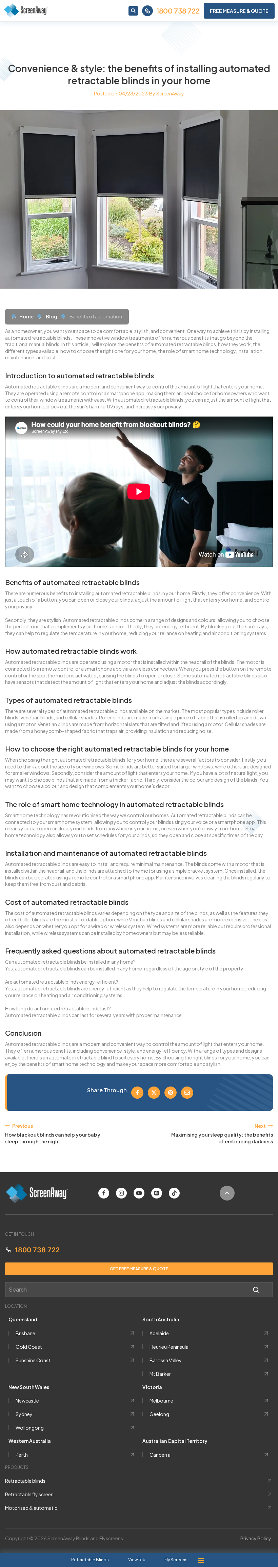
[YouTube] (139, 1193)
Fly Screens (175, 1559)
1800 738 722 (178, 10)
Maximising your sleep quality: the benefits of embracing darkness (222, 1133)
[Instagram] (121, 1193)
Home (26, 316)
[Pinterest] (156, 1193)
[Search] (256, 1289)
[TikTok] (174, 1193)
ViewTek (136, 1559)
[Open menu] (201, 1560)
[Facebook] (103, 1193)
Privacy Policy (255, 1538)
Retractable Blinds (90, 1559)
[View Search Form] (133, 11)
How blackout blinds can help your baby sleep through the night (52, 1133)
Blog (51, 316)
